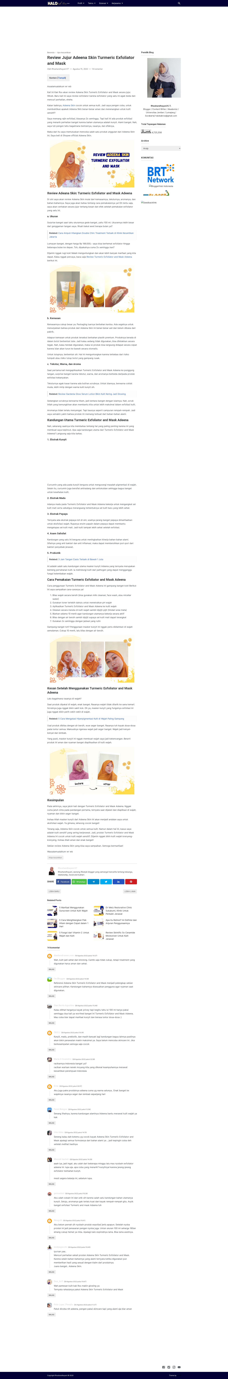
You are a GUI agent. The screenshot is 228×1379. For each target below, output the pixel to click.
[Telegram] (93, 881)
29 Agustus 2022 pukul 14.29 (81, 1159)
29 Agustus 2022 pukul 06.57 (70, 1086)
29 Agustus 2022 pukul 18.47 (75, 1281)
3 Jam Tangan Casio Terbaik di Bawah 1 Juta (80, 559)
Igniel (179, 1375)
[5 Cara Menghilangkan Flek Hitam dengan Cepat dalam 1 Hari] (52, 923)
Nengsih (58, 1220)
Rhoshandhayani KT (67, 868)
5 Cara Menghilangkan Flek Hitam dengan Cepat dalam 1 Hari (73, 923)
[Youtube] (179, 1368)
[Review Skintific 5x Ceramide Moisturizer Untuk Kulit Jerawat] (99, 936)
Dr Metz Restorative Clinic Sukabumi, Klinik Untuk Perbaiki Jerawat (119, 910)
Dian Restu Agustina (64, 1005)
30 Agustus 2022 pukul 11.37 (85, 1305)
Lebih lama (130, 891)
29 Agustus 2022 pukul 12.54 (79, 1109)
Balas (51, 969)
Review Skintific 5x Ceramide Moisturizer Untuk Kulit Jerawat (120, 935)
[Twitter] (106, 881)
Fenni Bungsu (60, 1109)
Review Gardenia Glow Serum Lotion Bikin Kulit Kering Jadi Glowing (92, 394)
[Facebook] (163, 1368)
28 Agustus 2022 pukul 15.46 (86, 1006)
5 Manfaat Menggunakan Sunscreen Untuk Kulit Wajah (73, 909)
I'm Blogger (59, 978)
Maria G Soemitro (62, 1059)
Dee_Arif (58, 1281)
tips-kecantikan (56, 858)
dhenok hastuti (61, 1159)
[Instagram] (174, 1368)
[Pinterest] (131, 881)
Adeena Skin (69, 105)
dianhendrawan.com (64, 955)
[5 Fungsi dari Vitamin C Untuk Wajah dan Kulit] (52, 936)
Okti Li (57, 1032)
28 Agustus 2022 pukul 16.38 (72, 1032)
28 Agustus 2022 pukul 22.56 (83, 1059)
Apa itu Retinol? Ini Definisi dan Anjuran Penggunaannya (121, 922)
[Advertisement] (114, 28)
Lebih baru (54, 891)
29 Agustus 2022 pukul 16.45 (79, 1247)
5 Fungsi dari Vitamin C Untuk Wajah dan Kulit (74, 934)
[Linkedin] (118, 881)
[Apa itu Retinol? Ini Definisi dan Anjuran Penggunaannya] (99, 923)
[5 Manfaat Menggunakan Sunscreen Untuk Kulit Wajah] (52, 911)
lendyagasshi (60, 1247)
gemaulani (59, 1193)
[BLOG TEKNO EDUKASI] (58, 3)
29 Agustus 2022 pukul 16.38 (76, 1193)
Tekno (90, 3)
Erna (56, 1086)
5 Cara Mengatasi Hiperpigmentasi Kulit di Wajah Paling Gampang (91, 718)
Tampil (61, 77)
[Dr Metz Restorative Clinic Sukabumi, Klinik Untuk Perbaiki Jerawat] (99, 911)
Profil (80, 3)
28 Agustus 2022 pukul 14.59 (77, 979)
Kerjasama (116, 3)
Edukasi (102, 3)
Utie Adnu (58, 1132)
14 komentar (97, 69)
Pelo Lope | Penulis (63, 1304)
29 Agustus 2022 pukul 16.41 (74, 1220)
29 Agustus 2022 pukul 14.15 (75, 1132)
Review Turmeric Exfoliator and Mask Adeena (109, 256)
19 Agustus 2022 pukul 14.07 (86, 956)
